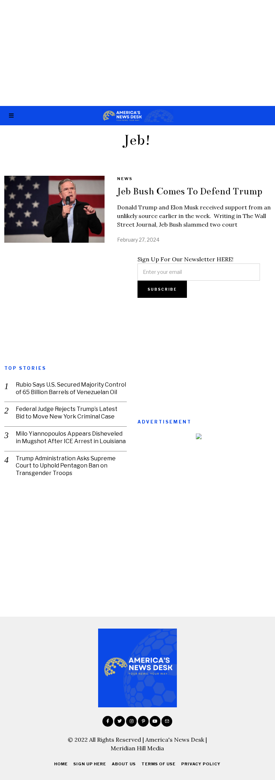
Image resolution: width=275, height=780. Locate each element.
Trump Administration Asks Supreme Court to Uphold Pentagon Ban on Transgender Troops (66, 466)
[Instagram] (131, 721)
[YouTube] (155, 721)
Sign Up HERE (89, 763)
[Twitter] (119, 721)
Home (61, 763)
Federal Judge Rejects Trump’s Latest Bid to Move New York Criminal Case (66, 413)
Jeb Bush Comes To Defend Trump (189, 191)
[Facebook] (107, 721)
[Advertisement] (137, 53)
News (124, 178)
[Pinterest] (143, 721)
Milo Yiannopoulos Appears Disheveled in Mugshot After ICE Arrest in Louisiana (71, 437)
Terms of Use (158, 763)
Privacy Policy (201, 763)
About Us (124, 763)
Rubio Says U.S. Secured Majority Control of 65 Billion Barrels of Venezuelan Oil (71, 388)
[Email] (166, 721)
